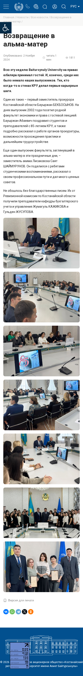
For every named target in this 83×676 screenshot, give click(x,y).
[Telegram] (18, 611)
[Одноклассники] (30, 611)
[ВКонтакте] (6, 611)
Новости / (24, 17)
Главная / (10, 17)
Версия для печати (21, 600)
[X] (24, 611)
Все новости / (40, 17)
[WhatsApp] (12, 611)
